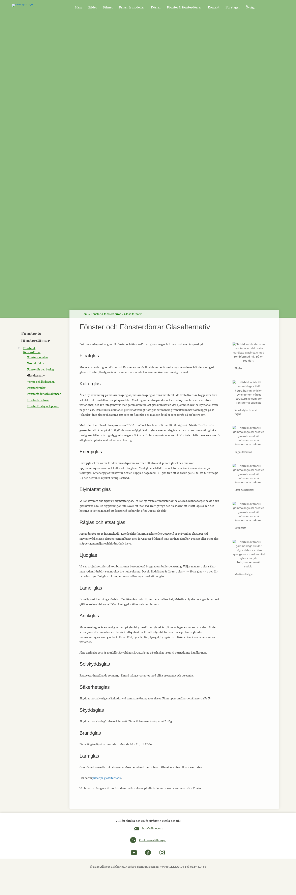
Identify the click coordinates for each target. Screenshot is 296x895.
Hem (85, 314)
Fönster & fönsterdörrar (106, 314)
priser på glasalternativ (106, 778)
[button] (134, 853)
